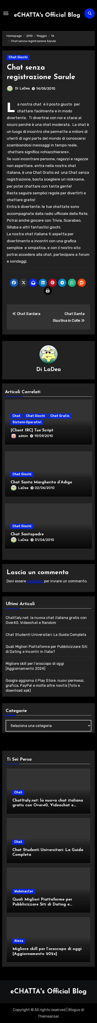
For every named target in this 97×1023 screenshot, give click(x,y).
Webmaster (23, 891)
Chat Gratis (59, 416)
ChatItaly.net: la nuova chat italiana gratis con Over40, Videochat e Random (47, 805)
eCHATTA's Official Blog (47, 15)
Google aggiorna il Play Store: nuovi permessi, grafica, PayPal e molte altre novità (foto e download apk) (45, 685)
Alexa (18, 941)
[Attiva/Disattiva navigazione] (5, 13)
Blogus (74, 1010)
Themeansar (48, 1016)
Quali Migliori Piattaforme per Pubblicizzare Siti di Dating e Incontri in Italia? (42, 904)
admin (23, 436)
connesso (35, 581)
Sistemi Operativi (26, 422)
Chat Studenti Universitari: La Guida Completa (46, 635)
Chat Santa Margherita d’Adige (41, 482)
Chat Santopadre (27, 534)
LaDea (25, 88)
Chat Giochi (18, 57)
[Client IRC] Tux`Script (32, 430)
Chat (16, 416)
